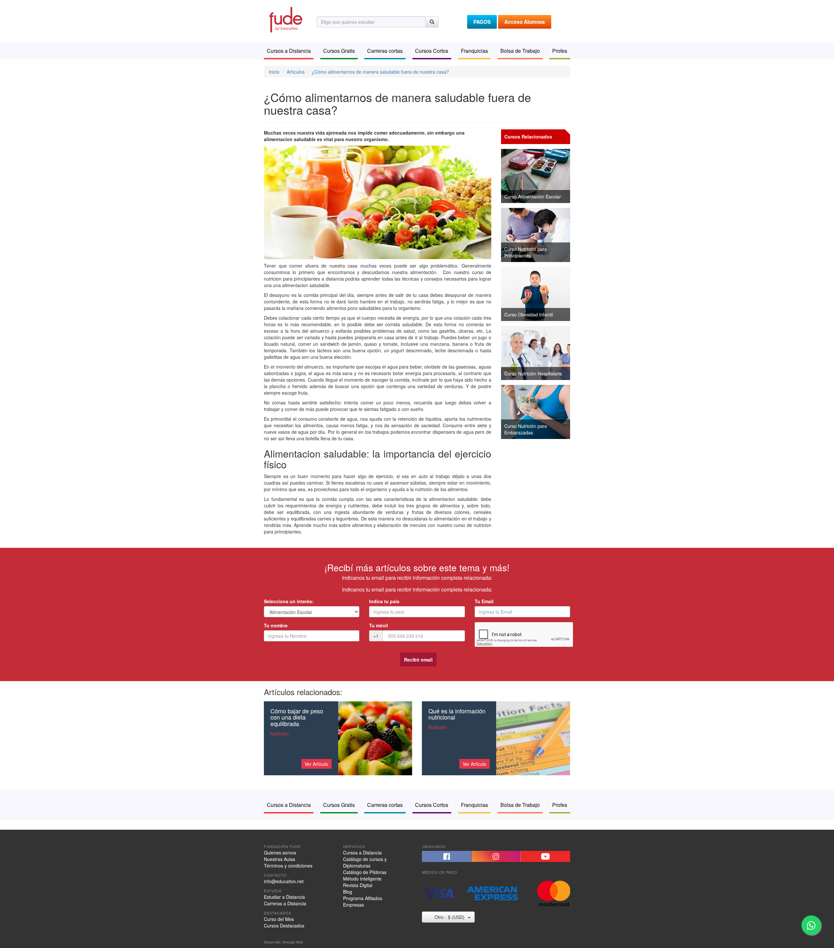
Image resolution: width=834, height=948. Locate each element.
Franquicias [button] (474, 50)
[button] (446, 856)
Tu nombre (276, 625)
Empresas (353, 904)
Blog (347, 891)
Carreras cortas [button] (385, 50)
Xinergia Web (292, 941)
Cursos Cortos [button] (431, 50)
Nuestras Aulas (279, 859)
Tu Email (484, 601)
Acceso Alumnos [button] (524, 21)
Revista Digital (357, 885)
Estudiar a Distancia (284, 897)
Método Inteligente (362, 878)
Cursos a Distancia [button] (289, 50)
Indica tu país (384, 601)
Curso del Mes (279, 919)
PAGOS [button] (482, 21)
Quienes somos (280, 852)
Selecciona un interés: (289, 601)
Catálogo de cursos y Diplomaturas (365, 862)
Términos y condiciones (288, 865)
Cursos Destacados (284, 925)
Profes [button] (559, 50)
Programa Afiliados (362, 898)
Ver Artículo (316, 764)
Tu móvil (378, 625)
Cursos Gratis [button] (339, 50)
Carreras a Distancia (285, 903)
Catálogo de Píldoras (364, 872)
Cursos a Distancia (362, 852)
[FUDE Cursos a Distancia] (285, 19)
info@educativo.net (284, 881)
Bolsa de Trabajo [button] (520, 50)
